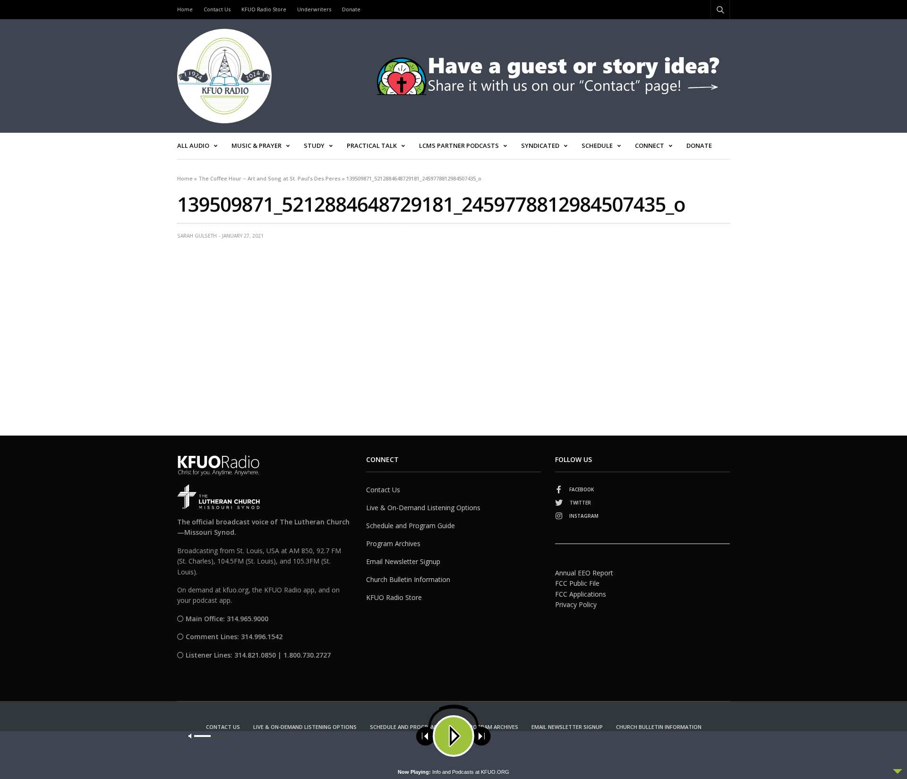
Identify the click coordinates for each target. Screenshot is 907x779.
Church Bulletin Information (408, 579)
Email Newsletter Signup (403, 561)
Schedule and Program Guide (410, 525)
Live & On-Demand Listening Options (423, 507)
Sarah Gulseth (197, 235)
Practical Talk (372, 145)
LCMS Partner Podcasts (459, 145)
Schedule (597, 145)
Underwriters (314, 9)
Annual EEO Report (584, 572)
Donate (351, 9)
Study (314, 145)
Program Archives (393, 543)
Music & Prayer (256, 145)
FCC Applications (580, 594)
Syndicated (540, 145)
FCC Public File (577, 583)
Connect (649, 145)
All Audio (193, 145)
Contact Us (217, 9)
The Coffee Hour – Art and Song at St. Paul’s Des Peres (269, 178)
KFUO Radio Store (263, 9)
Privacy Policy (576, 604)
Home (185, 9)
